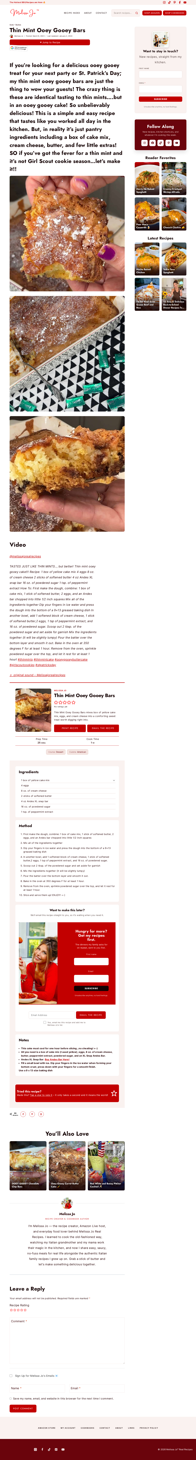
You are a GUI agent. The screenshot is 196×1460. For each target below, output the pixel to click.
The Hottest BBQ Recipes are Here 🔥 (27, 2)
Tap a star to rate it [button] (41, 1095)
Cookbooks (87, 1428)
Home (12, 24)
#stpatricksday (45, 665)
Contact (101, 13)
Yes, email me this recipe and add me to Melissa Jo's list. (66, 1023)
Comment (19, 1321)
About (88, 13)
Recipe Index (72, 13)
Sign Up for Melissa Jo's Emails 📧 (36, 1375)
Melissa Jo (18, 36)
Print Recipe (70, 728)
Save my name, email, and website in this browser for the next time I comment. (63, 1398)
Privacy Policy (149, 1428)
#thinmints (25, 659)
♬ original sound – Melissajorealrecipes (37, 675)
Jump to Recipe (51, 42)
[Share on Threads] (41, 1114)
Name (16, 1388)
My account (68, 1428)
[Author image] (11, 36)
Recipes (18, 24)
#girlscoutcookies (22, 665)
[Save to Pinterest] (32, 1114)
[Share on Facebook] (23, 1114)
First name (91, 954)
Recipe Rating (19, 1305)
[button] (56, 702)
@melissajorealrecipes (25, 556)
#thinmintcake (44, 659)
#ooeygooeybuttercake (71, 659)
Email (91, 971)
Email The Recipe (103, 728)
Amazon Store (47, 1428)
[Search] (136, 13)
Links (131, 1428)
